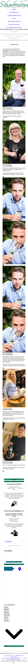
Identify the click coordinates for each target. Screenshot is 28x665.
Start (14, 9)
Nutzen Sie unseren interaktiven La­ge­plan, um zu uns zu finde (9, 569)
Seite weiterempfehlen (17, 659)
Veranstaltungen (14, 21)
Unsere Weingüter (14, 15)
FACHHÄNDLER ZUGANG (14, 27)
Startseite (9, 655)
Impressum (19, 655)
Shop (14, 18)
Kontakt (14, 657)
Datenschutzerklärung (11, 658)
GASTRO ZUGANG (14, 24)
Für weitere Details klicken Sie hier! (14, 561)
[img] (14, 4)
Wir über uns (14, 12)
